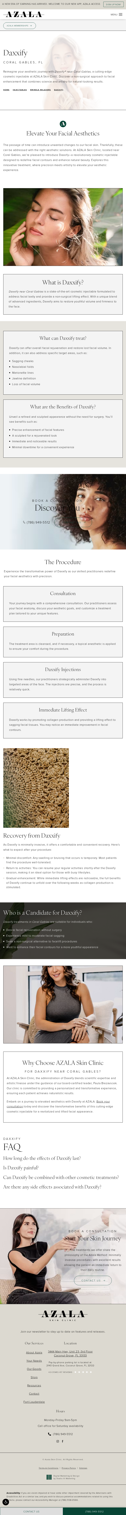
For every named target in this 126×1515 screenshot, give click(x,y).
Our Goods (34, 1369)
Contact (34, 1393)
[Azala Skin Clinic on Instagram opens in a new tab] (57, 1441)
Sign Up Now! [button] (113, 4)
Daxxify (58, 90)
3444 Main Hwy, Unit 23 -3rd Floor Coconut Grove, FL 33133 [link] (70, 1353)
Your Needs (34, 1361)
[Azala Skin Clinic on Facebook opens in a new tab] (62, 1441)
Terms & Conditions (48, 1468)
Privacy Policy (69, 1468)
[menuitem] (57, 1441)
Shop (34, 1377)
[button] (5, 1502)
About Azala (34, 1352)
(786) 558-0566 (69, 1499)
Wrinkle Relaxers (40, 90)
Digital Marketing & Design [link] (66, 1477)
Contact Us (71, 522)
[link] (60, 1434)
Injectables (20, 90)
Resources (34, 1385)
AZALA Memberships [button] (17, 25)
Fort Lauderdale (34, 1402)
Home (6, 90)
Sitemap (83, 1468)
